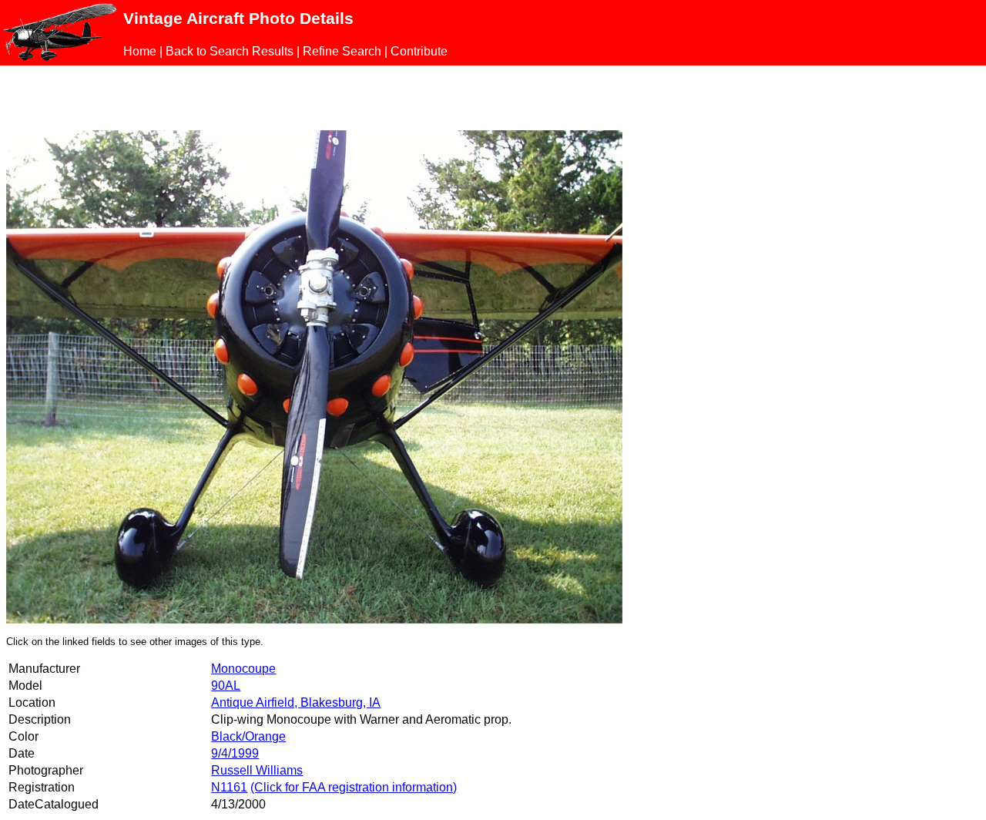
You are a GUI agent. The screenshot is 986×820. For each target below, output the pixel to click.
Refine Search (342, 51)
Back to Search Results (229, 51)
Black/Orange (248, 736)
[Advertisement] (186, 95)
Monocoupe (243, 668)
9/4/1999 (235, 753)
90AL (225, 685)
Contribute (419, 51)
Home (139, 51)
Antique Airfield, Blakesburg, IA (296, 702)
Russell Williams (257, 770)
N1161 (229, 787)
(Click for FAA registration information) (353, 787)
